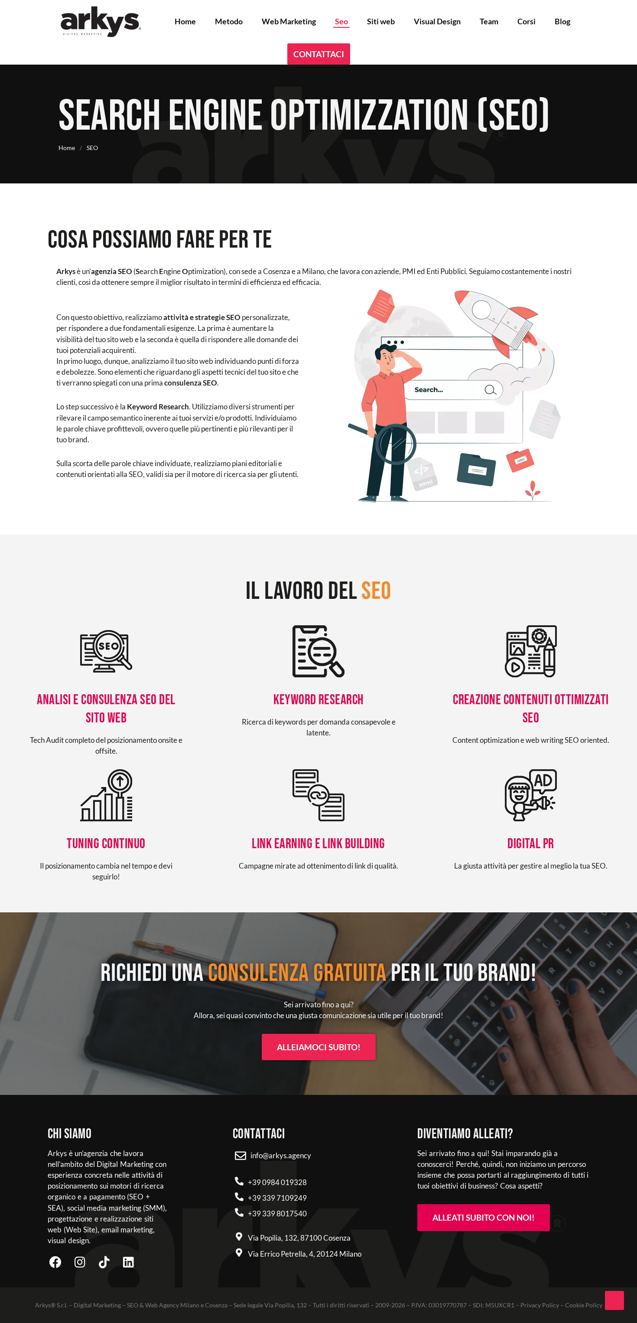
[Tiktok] (104, 1262)
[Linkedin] (128, 1262)
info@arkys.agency (280, 1155)
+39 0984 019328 (277, 1182)
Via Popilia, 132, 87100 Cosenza (299, 1237)
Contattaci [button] (318, 54)
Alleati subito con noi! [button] (483, 1217)
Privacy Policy (539, 1305)
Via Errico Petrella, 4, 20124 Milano (304, 1253)
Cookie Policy (583, 1305)
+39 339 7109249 (277, 1197)
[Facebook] (55, 1262)
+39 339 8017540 (277, 1213)
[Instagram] (80, 1262)
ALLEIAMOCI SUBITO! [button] (319, 1047)
